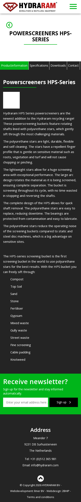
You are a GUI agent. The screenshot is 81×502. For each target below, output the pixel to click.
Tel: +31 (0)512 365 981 (40, 459)
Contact (73, 65)
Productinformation (14, 65)
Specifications (39, 65)
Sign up (62, 402)
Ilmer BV (39, 491)
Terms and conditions (40, 497)
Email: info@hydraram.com (40, 465)
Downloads (58, 65)
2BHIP (65, 491)
